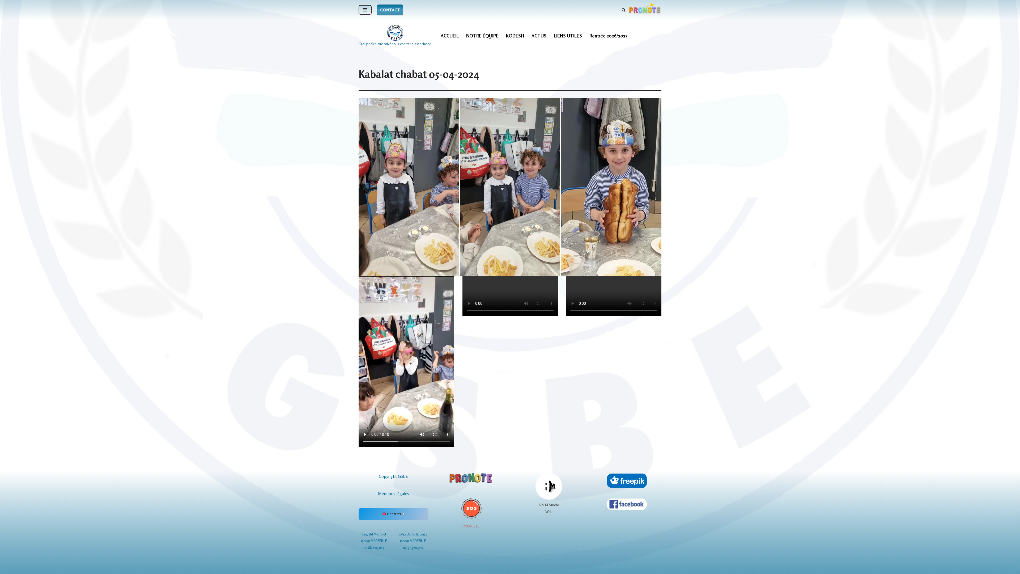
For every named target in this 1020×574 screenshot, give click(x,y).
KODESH (515, 36)
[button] (409, 187)
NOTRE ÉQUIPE (482, 36)
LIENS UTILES (568, 36)
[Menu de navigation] (365, 10)
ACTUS (539, 36)
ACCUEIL (450, 36)
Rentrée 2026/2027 (608, 36)
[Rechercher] (624, 10)
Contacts (394, 514)
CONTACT (390, 9)
